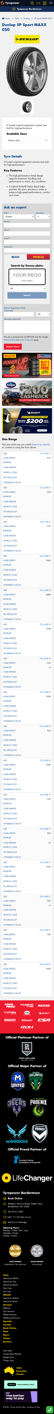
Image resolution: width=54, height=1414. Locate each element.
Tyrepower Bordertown (29, 9)
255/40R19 (45, 896)
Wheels (7, 1294)
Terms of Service (26, 340)
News (6, 1334)
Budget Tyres (8, 1357)
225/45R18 (45, 624)
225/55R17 (45, 522)
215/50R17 (45, 453)
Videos (6, 1338)
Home (7, 18)
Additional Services (11, 1318)
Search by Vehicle (11, 1278)
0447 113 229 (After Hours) (19, 1217)
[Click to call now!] (32, 3)
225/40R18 (45, 590)
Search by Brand (10, 1285)
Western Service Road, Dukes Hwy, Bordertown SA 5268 (25, 1205)
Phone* (7, 230)
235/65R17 (45, 556)
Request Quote (12, 346)
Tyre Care (7, 1288)
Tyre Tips (7, 1291)
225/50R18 (45, 658)
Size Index (7, 1350)
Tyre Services (8, 1311)
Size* (6, 213)
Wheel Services (9, 1314)
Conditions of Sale (33, 1407)
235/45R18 (45, 726)
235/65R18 (45, 760)
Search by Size (9, 1281)
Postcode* (8, 247)
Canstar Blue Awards (12, 1354)
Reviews (7, 1341)
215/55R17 (45, 487)
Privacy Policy (9, 340)
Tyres (6, 1275)
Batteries (6, 1308)
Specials (7, 1321)
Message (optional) (12, 319)
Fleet (5, 1331)
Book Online (9, 1328)
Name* (7, 221)
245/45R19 (45, 862)
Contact (7, 1324)
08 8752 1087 (15, 1211)
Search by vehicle (40, 444)
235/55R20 (45, 964)
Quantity (39, 213)
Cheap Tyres (8, 1360)
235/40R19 (45, 794)
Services (7, 1304)
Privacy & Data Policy (17, 1407)
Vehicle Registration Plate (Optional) (14, 309)
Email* (7, 238)
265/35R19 (45, 930)
